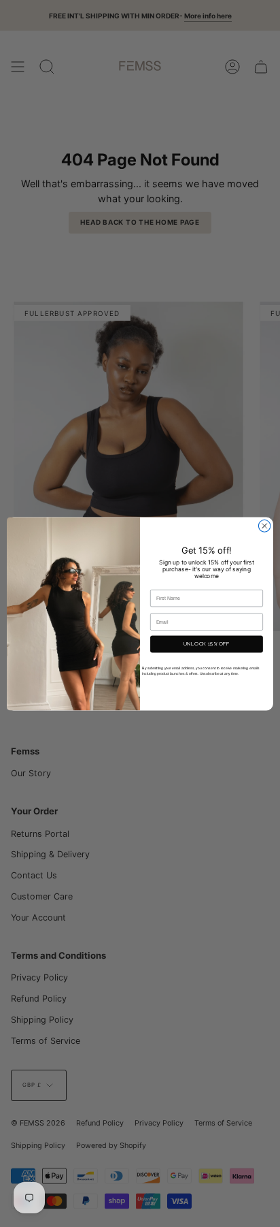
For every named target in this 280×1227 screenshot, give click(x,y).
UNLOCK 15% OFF (206, 643)
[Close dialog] (264, 526)
